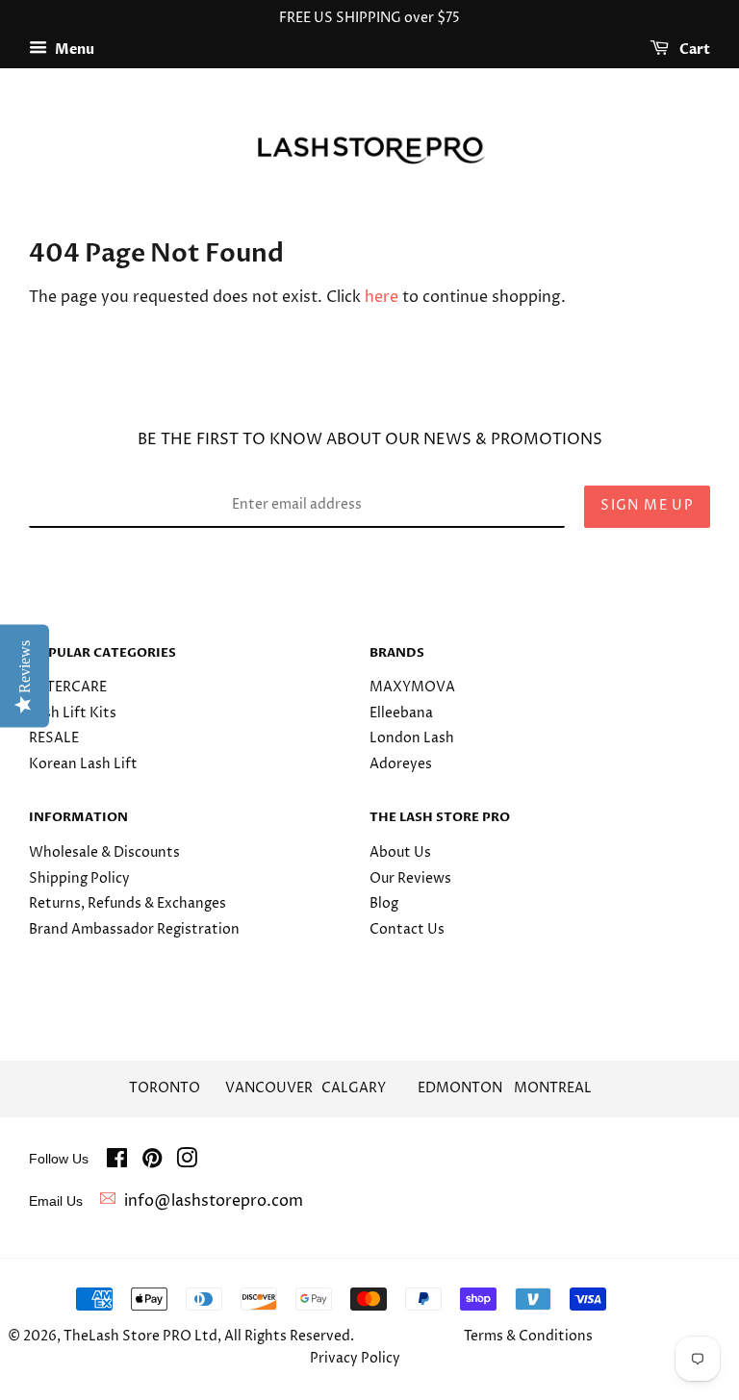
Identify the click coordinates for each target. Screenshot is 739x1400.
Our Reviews (410, 879)
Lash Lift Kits (72, 713)
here (381, 297)
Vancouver (269, 1088)
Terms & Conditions (528, 1336)
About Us (400, 853)
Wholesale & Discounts (104, 853)
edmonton (460, 1088)
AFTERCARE (68, 687)
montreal (553, 1088)
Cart (693, 49)
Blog (384, 903)
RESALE (54, 738)
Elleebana (401, 713)
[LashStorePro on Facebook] (117, 1162)
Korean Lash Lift (83, 764)
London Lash (412, 738)
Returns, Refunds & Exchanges (127, 903)
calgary (353, 1088)
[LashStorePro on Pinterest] (152, 1162)
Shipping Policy (79, 879)
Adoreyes (401, 764)
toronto (164, 1088)
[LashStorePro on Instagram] (186, 1162)
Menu (73, 49)
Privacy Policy (355, 1358)
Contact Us (407, 929)
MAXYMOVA (412, 687)
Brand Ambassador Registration (134, 929)
